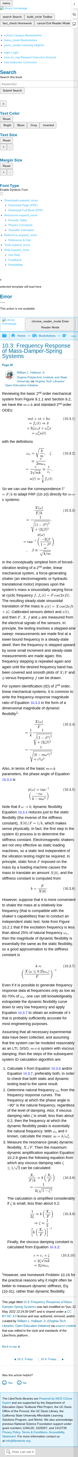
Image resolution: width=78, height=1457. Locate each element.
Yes (10, 1383)
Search (8, 1452)
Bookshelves (47, 335)
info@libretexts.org (17, 1440)
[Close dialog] (2, 302)
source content (66, 1325)
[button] (14, 260)
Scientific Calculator (21, 230)
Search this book (11, 77)
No (24, 1383)
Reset (6, 119)
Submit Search (12, 90)
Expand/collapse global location (73, 334)
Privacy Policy (11, 1432)
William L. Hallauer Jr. (31, 372)
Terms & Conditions (34, 1432)
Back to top (9, 1346)
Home (21, 335)
